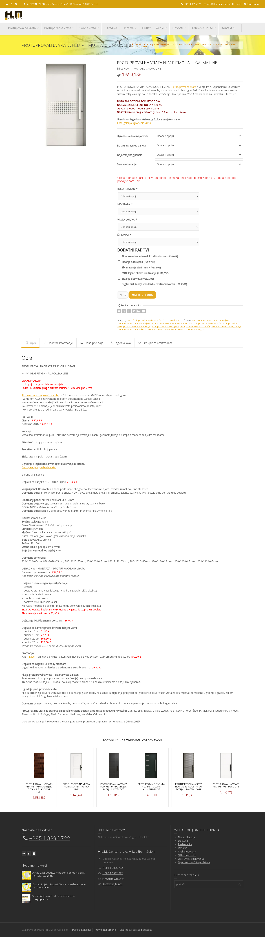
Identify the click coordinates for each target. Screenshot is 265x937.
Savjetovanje (253, 4)
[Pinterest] (134, 311)
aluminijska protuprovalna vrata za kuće (159, 323)
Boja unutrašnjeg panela (131, 145)
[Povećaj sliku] (66, 105)
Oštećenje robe (187, 855)
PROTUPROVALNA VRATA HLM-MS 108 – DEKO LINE (226, 785)
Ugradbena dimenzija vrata (132, 136)
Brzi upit (236, 4)
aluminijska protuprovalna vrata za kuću (201, 323)
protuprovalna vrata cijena (165, 326)
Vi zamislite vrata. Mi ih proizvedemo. (54, 896)
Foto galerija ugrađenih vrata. (134, 123)
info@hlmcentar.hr (216, 4)
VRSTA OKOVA (127, 219)
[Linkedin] (138, 311)
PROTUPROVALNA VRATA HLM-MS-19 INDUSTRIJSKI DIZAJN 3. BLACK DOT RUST (39, 787)
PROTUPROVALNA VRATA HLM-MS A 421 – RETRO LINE (76, 786)
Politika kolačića (81, 929)
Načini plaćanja (187, 837)
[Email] (6, 4)
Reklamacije (185, 844)
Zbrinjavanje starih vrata (141, 267)
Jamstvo (182, 848)
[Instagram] (34, 853)
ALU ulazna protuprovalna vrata (40, 395)
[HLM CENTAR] (13, 15)
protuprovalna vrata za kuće (131, 329)
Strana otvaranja (126, 164)
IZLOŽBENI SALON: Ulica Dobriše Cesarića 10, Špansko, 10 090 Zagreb (62, 4)
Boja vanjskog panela (129, 155)
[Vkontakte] (143, 311)
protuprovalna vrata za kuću (161, 329)
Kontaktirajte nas (112, 884)
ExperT (33, 656)
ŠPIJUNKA (124, 234)
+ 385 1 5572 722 (112, 873)
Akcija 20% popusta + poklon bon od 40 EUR (58, 872)
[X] (124, 311)
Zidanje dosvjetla (138, 278)
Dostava (183, 840)
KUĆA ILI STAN (127, 189)
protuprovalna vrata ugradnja (226, 326)
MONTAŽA (124, 204)
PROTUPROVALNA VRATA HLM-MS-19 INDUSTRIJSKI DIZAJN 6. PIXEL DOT (113, 786)
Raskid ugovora (187, 851)
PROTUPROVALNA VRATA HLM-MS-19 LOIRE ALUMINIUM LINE (151, 786)
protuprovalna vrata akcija (136, 326)
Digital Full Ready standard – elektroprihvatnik (154, 284)
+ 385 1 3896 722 (112, 867)
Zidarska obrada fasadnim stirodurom (150, 256)
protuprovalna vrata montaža (195, 326)
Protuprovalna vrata (172, 320)
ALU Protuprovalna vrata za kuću (144, 320)
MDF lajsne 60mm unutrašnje (145, 273)
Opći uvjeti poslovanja (191, 858)
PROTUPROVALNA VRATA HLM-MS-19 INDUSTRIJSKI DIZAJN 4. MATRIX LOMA (188, 786)
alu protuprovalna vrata (204, 320)
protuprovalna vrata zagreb (191, 329)
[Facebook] (129, 311)
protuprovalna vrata (184, 86)
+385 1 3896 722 (192, 4)
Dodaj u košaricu (143, 294)
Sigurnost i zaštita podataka (194, 862)
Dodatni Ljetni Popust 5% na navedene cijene (59, 884)
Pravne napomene (105, 929)
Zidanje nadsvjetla (138, 262)
